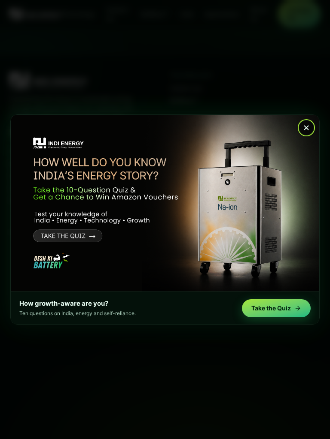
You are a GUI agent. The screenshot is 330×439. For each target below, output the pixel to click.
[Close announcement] (306, 127)
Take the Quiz (271, 308)
